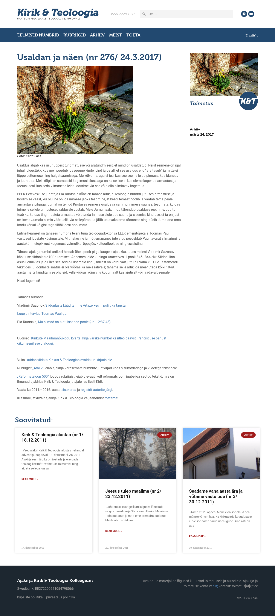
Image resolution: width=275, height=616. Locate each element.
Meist (115, 35)
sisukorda (68, 390)
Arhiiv (97, 35)
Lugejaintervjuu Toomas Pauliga (41, 314)
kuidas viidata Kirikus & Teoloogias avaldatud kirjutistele (69, 360)
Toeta (133, 35)
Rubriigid (74, 35)
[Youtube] (251, 14)
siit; (215, 586)
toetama (111, 398)
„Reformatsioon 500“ (33, 376)
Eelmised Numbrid (38, 35)
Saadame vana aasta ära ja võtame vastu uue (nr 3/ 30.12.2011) (216, 496)
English (252, 35)
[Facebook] (244, 14)
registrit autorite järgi (96, 390)
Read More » (29, 479)
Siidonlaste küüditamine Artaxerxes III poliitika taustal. (86, 305)
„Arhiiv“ (38, 368)
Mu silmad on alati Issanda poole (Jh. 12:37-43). (75, 322)
